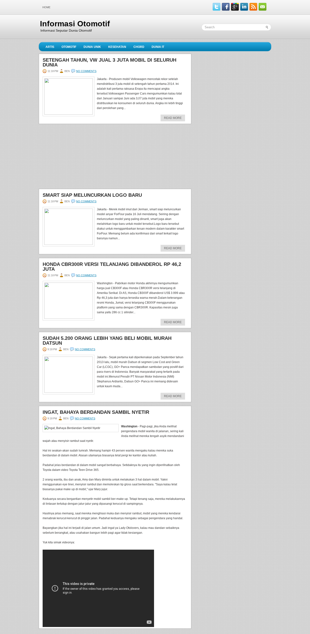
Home (46, 7)
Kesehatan (117, 47)
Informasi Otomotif (75, 23)
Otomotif (69, 47)
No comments (86, 71)
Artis (50, 47)
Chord (138, 47)
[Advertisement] (75, 158)
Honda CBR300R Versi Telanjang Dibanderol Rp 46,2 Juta (112, 266)
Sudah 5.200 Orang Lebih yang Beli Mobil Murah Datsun (107, 340)
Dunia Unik (92, 47)
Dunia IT (158, 47)
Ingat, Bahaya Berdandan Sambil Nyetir (96, 412)
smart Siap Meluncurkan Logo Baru (92, 195)
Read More (173, 118)
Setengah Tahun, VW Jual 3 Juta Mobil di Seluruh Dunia (109, 62)
